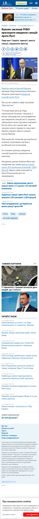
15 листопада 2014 (24, 25)
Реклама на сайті (8, 428)
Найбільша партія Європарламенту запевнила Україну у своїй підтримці (17, 377)
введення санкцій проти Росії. (16, 95)
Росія (5, 214)
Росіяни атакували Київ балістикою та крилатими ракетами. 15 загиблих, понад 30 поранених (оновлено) (25, 19)
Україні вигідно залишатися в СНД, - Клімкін (17, 407)
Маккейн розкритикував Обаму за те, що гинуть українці (19, 397)
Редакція (5, 433)
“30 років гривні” (22, 8)
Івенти (4, 431)
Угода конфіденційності (10, 438)
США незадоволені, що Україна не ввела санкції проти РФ (17, 205)
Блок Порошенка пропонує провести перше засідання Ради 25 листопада (18, 366)
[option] (19, 17)
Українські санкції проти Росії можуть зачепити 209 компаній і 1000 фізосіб (19, 196)
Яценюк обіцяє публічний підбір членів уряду (19, 333)
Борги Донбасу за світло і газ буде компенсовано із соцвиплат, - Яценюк (18, 323)
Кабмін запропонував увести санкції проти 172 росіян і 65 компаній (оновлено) (19, 186)
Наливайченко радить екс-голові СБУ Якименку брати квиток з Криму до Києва (18, 345)
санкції (22, 214)
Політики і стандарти (9, 435)
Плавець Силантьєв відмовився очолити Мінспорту (19, 387)
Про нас (4, 426)
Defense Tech (7, 8)
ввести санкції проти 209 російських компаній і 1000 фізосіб (19, 167)
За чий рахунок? (10, 417)
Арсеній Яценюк (10, 218)
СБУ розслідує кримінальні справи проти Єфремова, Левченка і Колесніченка (19, 356)
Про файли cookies (8, 514)
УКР (31, 3)
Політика (12, 25)
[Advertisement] (19, 240)
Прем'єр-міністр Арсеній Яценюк (16, 88)
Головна (4, 25)
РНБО (13, 214)
